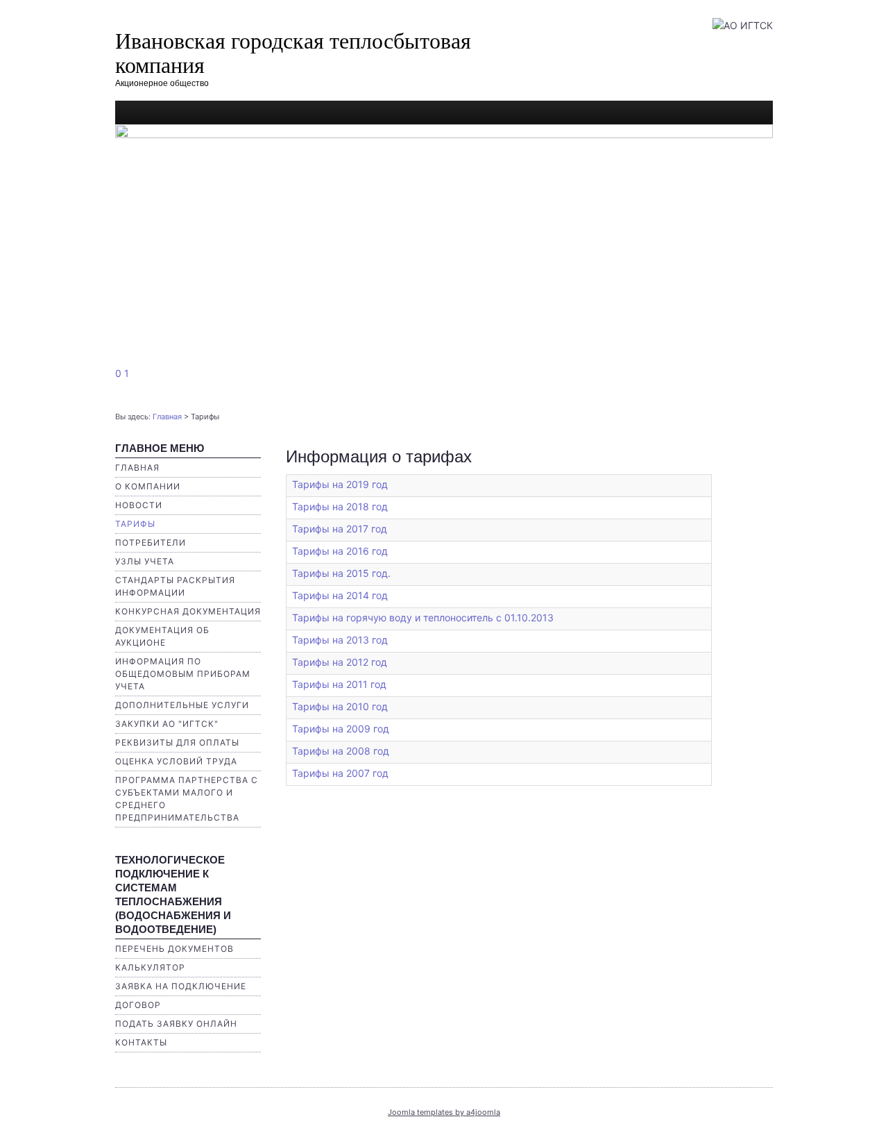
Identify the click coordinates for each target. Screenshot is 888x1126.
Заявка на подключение (180, 986)
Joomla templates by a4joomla (444, 1112)
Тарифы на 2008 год (340, 751)
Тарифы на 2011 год (339, 684)
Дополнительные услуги (182, 705)
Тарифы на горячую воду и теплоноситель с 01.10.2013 (423, 617)
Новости (138, 505)
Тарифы (135, 524)
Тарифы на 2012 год (339, 662)
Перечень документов (174, 948)
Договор (138, 1005)
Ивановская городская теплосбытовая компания (293, 52)
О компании (147, 486)
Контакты (141, 1042)
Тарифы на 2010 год (340, 706)
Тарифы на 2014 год (340, 595)
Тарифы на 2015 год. (341, 573)
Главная (167, 416)
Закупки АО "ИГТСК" (167, 724)
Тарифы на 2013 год (340, 640)
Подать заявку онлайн (176, 1023)
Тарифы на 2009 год (340, 728)
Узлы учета (144, 561)
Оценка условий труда (176, 761)
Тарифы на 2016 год (340, 551)
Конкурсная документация (188, 611)
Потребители (150, 542)
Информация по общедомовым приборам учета (182, 673)
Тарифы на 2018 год (340, 506)
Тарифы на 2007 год (340, 773)
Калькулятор (150, 967)
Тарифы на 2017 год (339, 529)
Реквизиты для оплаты (177, 742)
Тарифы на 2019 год (340, 484)
